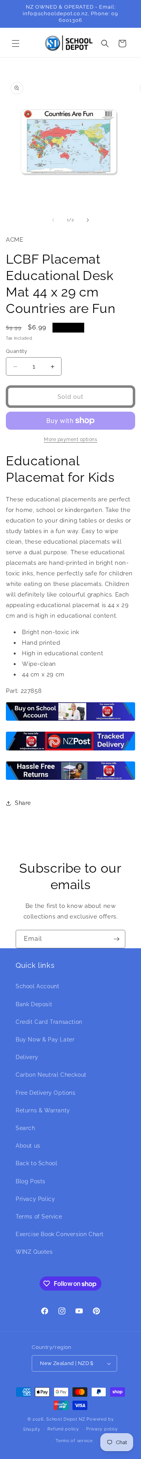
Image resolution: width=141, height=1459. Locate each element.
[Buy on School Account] (70, 720)
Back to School (36, 1163)
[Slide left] (53, 220)
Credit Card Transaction (49, 1022)
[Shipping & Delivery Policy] (70, 750)
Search (25, 1128)
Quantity (16, 351)
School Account (37, 986)
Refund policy (63, 1429)
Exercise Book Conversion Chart (60, 1234)
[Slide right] (87, 220)
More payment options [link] (70, 439)
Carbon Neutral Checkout (51, 1075)
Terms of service (74, 1440)
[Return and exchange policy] (70, 779)
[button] (15, 43)
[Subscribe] (116, 939)
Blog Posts (30, 1181)
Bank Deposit (34, 1004)
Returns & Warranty (43, 1110)
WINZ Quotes (34, 1252)
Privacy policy (102, 1429)
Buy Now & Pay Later (45, 1039)
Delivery (27, 1057)
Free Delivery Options (46, 1093)
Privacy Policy (35, 1199)
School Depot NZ (65, 1419)
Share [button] (23, 803)
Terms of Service (39, 1216)
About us (28, 1146)
